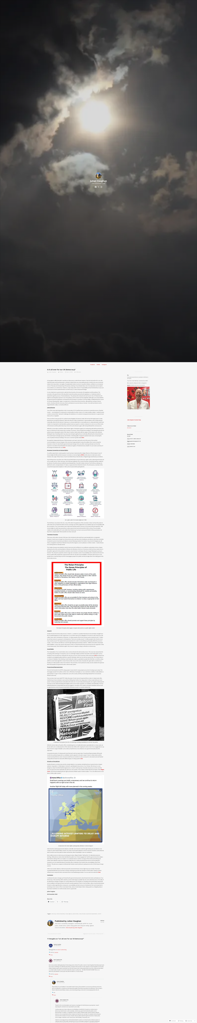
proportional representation (91, 913)
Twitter (98, 364)
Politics (61, 372)
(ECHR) (82, 455)
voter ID (99, 913)
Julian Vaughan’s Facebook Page (134, 419)
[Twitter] (98, 187)
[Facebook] (96, 187)
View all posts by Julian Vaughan (74, 927)
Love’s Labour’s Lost (131, 446)
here (83, 437)
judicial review (75, 913)
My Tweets (129, 427)
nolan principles (82, 913)
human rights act (68, 913)
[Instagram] (101, 187)
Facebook (92, 364)
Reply (51, 954)
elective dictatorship (61, 913)
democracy (53, 913)
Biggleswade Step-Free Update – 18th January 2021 (93, 934)
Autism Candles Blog (61, 949)
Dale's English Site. (64, 999)
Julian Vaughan (98, 180)
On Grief (128, 436)
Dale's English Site (58, 959)
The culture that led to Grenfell (54, 934)
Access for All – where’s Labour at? (134, 438)
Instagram (104, 364)
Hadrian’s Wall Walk (131, 443)
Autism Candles (57, 944)
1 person (56, 952)
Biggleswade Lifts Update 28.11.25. (134, 441)
